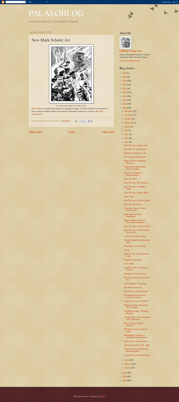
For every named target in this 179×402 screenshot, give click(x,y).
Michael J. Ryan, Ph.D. (132, 51)
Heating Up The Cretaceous (135, 274)
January (128, 368)
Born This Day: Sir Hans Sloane (137, 226)
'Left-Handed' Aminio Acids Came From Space (134, 296)
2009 (125, 104)
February (128, 364)
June (127, 134)
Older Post (108, 132)
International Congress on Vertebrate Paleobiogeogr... (136, 336)
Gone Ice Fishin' (130, 179)
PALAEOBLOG (56, 12)
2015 (125, 81)
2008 (125, 108)
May (127, 138)
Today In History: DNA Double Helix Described (136, 350)
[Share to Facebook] (89, 121)
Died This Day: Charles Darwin (136, 193)
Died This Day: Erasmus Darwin (137, 200)
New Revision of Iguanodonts (136, 291)
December (129, 111)
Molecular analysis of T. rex (135, 153)
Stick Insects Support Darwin (136, 341)
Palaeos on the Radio (132, 260)
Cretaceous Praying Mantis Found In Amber (135, 168)
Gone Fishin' (129, 197)
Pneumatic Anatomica (133, 204)
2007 (125, 373)
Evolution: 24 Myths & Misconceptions (133, 174)
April (127, 142)
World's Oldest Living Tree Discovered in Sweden (134, 221)
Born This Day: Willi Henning (135, 183)
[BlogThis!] (83, 121)
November (129, 115)
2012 (125, 92)
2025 (125, 73)
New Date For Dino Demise (135, 149)
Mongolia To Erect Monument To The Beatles (136, 306)
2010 (125, 100)
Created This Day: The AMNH (136, 301)
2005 (125, 380)
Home (72, 132)
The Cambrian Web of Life (134, 157)
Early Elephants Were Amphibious (133, 215)
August (128, 127)
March (127, 360)
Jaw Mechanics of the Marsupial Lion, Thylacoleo (137, 318)
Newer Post (35, 132)
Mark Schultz (37, 109)
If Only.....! (128, 250)
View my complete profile (130, 61)
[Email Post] (76, 121)
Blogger (102, 396)
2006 (125, 377)
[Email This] (81, 121)
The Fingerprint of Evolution (135, 284)
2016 (125, 77)
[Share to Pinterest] (91, 121)
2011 (125, 96)
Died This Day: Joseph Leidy (135, 145)
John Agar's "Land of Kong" (135, 246)
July (127, 130)
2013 (125, 89)
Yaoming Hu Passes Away (134, 236)
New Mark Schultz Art (133, 287)
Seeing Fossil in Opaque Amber (137, 355)
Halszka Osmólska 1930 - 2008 (136, 345)
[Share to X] (86, 121)
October (128, 119)
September (129, 123)
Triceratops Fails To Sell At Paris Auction (135, 209)
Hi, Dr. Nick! (129, 264)
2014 (125, 85)
